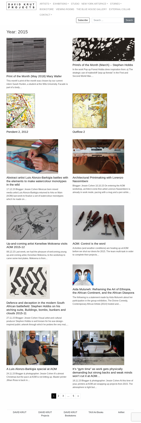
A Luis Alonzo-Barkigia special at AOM (31, 369)
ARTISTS (44, 4)
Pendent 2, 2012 (17, 131)
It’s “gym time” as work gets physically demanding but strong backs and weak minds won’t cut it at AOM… (102, 372)
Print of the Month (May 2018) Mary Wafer (34, 76)
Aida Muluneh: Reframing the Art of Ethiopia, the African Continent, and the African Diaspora (103, 291)
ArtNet (121, 412)
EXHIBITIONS (60, 4)
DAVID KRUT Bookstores (70, 414)
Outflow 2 (79, 131)
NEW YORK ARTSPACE (94, 4)
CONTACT (45, 15)
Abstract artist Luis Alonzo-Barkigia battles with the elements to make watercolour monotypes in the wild (37, 181)
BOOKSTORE (47, 9)
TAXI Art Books (96, 412)
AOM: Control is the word (89, 243)
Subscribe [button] (83, 20)
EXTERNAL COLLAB (119, 9)
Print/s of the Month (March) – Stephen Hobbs (103, 65)
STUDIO (75, 4)
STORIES (115, 4)
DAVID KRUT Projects (45, 414)
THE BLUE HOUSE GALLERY (91, 9)
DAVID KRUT (19, 412)
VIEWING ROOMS (65, 9)
